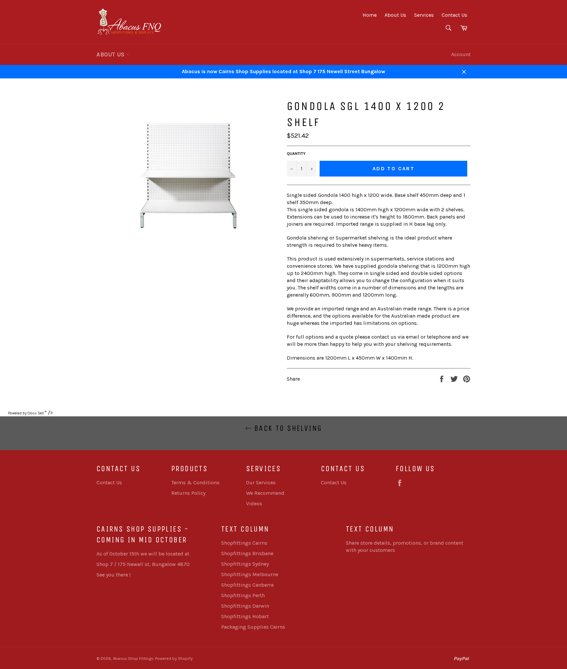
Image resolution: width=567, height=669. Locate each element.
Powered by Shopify (174, 658)
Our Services (261, 482)
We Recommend (265, 493)
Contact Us (454, 15)
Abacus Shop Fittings (133, 658)
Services (424, 15)
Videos (254, 503)
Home (370, 15)
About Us (395, 15)
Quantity (296, 153)
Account (461, 54)
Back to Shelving (287, 428)
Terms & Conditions (195, 482)
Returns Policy (188, 493)
